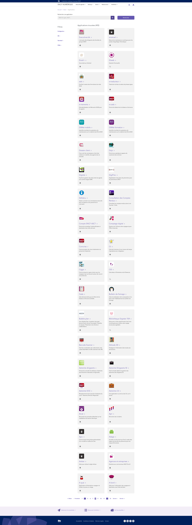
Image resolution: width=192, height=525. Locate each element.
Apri (111, 414)
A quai (82, 483)
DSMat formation (116, 127)
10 (100, 498)
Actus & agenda (80, 4)
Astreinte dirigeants (87, 368)
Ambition (113, 4)
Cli (110, 247)
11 (104, 498)
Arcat (81, 414)
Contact (107, 521)
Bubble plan (84, 319)
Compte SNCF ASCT (87, 224)
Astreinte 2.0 (114, 391)
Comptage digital (116, 224)
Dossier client (84, 150)
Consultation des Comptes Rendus (119, 199)
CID (111, 269)
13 (110, 498)
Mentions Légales (99, 521)
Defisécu (82, 198)
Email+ (82, 60)
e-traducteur (114, 81)
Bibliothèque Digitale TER (119, 319)
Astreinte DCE (85, 391)
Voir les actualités (118, 510)
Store (96, 4)
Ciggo (82, 269)
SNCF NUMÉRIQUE (65, 4)
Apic (81, 437)
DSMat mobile (85, 127)
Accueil (60, 10)
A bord (112, 483)
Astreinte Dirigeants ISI (118, 368)
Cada (81, 294)
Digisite (82, 175)
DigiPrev (112, 175)
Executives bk (85, 37)
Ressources (105, 4)
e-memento (84, 104)
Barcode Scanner (86, 345)
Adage (112, 437)
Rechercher (126, 17)
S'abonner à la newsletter (67, 510)
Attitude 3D (114, 345)
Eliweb (112, 60)
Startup (90, 4)
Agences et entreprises (118, 461)
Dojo (111, 150)
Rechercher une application (65, 14)
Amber (82, 461)
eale (81, 81)
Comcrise (83, 247)
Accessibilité (79, 521)
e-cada (112, 104)
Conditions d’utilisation (88, 521)
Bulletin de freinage (117, 294)
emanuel (112, 37)
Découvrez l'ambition (93, 510)
